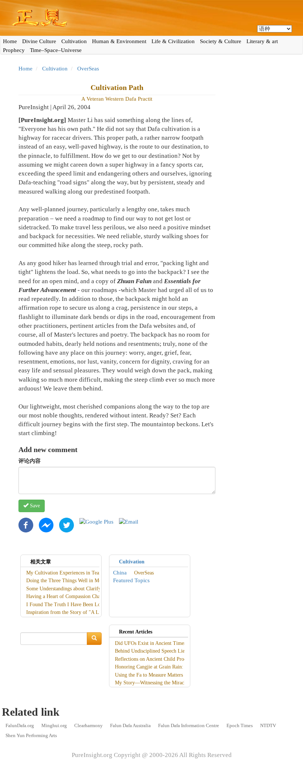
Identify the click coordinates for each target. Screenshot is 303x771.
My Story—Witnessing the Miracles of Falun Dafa (167, 682)
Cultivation (74, 41)
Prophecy (14, 50)
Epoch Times (240, 725)
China (120, 573)
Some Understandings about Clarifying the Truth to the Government (97, 588)
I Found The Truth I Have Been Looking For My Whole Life (90, 604)
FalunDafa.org (20, 725)
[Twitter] (66, 524)
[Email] (128, 521)
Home (10, 41)
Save (34, 505)
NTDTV (268, 725)
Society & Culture (220, 41)
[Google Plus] (96, 521)
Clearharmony (88, 725)
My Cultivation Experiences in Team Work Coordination (85, 573)
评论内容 (29, 461)
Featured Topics (131, 580)
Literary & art (262, 41)
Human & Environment (119, 41)
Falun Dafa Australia (130, 725)
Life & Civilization (173, 41)
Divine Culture (39, 41)
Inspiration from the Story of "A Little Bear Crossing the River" (93, 612)
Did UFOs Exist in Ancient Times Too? (156, 643)
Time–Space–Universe (56, 50)
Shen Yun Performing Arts (31, 735)
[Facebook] (25, 524)
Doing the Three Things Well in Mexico (68, 580)
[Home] (151, 18)
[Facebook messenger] (46, 524)
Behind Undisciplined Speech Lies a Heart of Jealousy (171, 651)
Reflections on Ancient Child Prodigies (155, 659)
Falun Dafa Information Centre (188, 725)
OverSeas (88, 69)
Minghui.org (54, 725)
